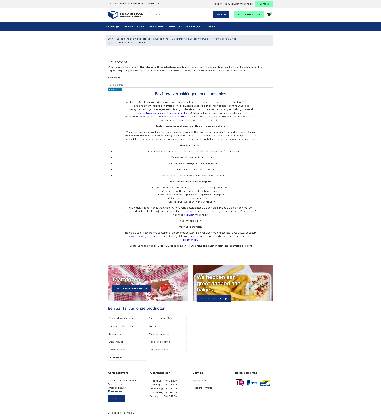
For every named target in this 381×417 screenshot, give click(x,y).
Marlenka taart (155, 26)
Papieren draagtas (159, 341)
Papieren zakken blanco (122, 326)
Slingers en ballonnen (134, 26)
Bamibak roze (117, 349)
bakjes (161, 112)
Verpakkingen (113, 26)
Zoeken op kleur (174, 26)
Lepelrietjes (115, 357)
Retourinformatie (202, 387)
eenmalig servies (147, 112)
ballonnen (170, 116)
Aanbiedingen (192, 26)
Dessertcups (116, 341)
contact (189, 214)
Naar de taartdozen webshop (131, 288)
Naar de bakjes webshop (214, 298)
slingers (184, 116)
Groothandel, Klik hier (248, 14)
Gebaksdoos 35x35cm (121, 318)
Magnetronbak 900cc (161, 318)
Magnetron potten (159, 333)
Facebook (116, 391)
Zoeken (221, 14)
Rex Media (128, 412)
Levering (198, 384)
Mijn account (200, 380)
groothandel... (190, 239)
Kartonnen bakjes (159, 349)
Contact (264, 3)
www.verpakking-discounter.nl (145, 236)
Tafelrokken (115, 333)
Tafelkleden (155, 326)
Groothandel (208, 26)
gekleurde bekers (179, 112)
